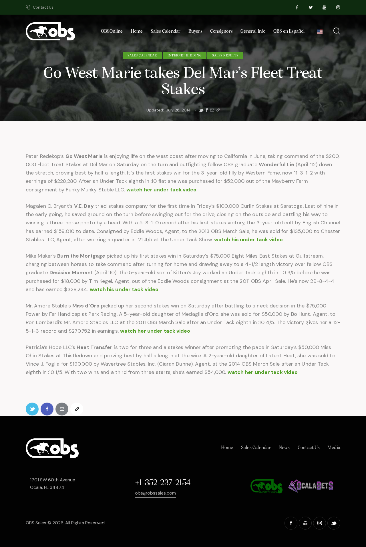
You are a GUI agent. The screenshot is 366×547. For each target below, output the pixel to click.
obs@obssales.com (155, 493)
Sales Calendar (142, 55)
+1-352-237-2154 (162, 483)
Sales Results (225, 55)
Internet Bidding (185, 55)
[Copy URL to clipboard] (218, 110)
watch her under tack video (161, 189)
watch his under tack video (248, 239)
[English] (319, 33)
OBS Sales (36, 523)
